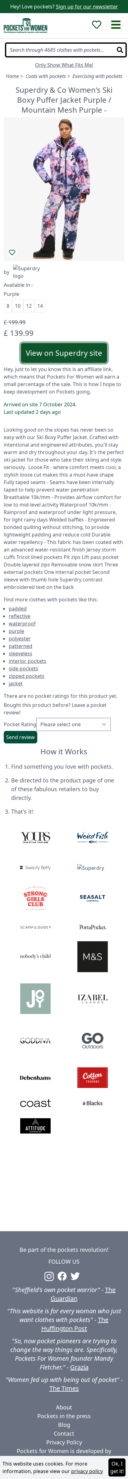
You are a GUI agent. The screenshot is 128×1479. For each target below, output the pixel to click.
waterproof (22, 623)
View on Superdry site (64, 353)
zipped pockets (26, 676)
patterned (20, 646)
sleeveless (20, 653)
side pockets (23, 668)
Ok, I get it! (117, 1467)
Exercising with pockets (97, 76)
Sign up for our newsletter (87, 6)
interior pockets (27, 661)
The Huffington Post (75, 1324)
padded (18, 608)
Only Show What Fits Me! (64, 64)
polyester (20, 638)
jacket (16, 683)
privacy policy (87, 1471)
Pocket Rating (20, 724)
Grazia (79, 1367)
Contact (64, 1433)
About (64, 1407)
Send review (20, 737)
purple (16, 631)
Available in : (18, 285)
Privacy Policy (64, 1442)
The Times (64, 1388)
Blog (64, 1424)
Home (12, 76)
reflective (19, 616)
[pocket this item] (12, 252)
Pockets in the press (64, 1416)
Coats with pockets (45, 76)
